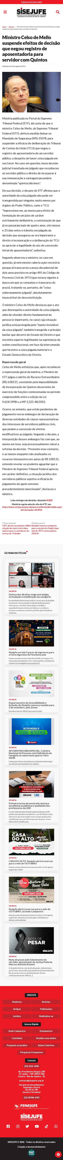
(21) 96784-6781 (31, 1097)
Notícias (11, 27)
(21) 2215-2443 (31, 1066)
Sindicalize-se (46, 1016)
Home (4, 27)
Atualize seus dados (46, 1038)
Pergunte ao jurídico (17, 1045)
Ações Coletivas (46, 1045)
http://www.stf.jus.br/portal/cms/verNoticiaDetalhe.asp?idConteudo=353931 (32, 508)
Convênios (17, 1038)
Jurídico (17, 1016)
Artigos (17, 1009)
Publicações (46, 1009)
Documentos (46, 1031)
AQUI (49, 500)
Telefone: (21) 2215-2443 (31, 2)
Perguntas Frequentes (31, 1052)
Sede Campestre (16, 1031)
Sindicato (17, 1002)
